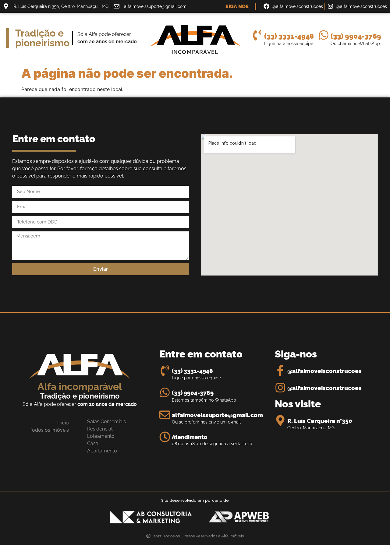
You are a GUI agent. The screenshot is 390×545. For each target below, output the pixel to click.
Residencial (99, 429)
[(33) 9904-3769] (323, 35)
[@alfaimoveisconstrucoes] (280, 370)
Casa (92, 443)
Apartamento (102, 451)
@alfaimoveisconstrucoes (324, 370)
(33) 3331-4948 (289, 36)
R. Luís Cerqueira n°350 (319, 420)
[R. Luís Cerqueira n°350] (280, 420)
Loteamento (101, 436)
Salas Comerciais (106, 421)
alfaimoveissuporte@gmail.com (217, 415)
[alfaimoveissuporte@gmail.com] (164, 414)
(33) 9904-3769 (356, 36)
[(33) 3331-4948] (257, 35)
